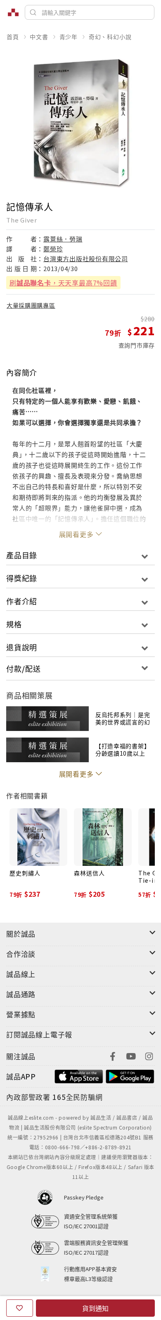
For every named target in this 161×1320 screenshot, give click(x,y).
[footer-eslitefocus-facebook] (112, 1055)
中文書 (39, 36)
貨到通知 (95, 1308)
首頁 (13, 36)
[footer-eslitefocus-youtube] (131, 1055)
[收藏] (19, 1308)
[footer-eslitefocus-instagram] (149, 1055)
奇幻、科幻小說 (110, 36)
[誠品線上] (13, 12)
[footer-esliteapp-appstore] (79, 1075)
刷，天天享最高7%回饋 (63, 283)
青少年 (68, 36)
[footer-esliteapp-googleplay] (130, 1075)
